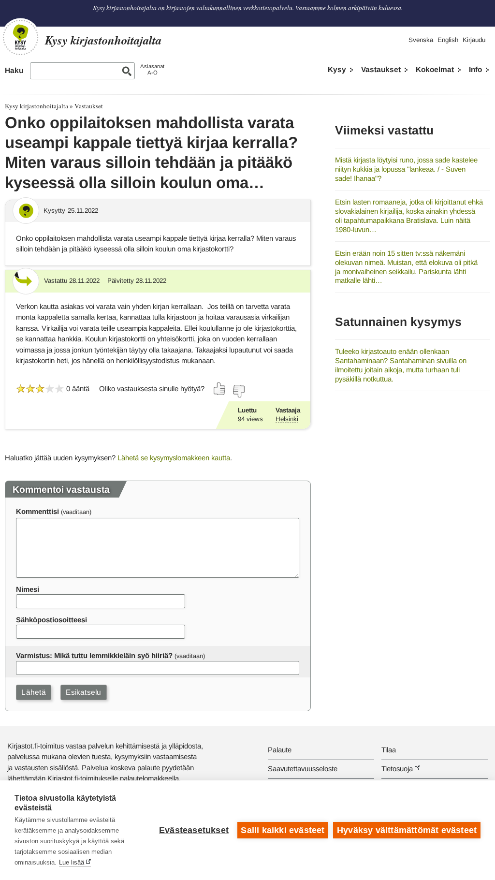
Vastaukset (381, 69)
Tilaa (388, 750)
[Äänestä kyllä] (220, 388)
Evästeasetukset (194, 830)
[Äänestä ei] (238, 391)
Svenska (420, 40)
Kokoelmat (435, 69)
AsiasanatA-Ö (152, 69)
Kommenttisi (37, 511)
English (447, 40)
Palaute (279, 750)
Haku (14, 70)
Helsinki (287, 419)
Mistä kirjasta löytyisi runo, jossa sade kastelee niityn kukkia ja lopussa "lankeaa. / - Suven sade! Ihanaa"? (406, 169)
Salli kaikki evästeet (282, 830)
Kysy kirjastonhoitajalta (36, 106)
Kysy (337, 69)
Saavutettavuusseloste (302, 768)
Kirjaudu (474, 40)
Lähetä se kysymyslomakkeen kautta (173, 458)
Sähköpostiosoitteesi (51, 620)
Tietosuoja (397, 768)
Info (475, 69)
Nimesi (27, 589)
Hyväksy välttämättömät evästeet (407, 830)
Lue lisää (71, 862)
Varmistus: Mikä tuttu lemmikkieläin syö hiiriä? (94, 655)
